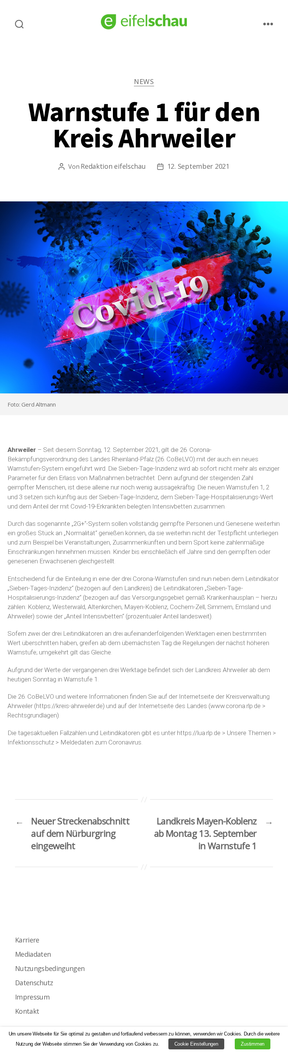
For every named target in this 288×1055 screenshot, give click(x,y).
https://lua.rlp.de (198, 733)
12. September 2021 (198, 166)
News (144, 81)
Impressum (32, 996)
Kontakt (27, 1011)
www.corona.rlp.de (235, 706)
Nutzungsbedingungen (49, 968)
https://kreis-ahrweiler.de (69, 706)
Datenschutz (34, 982)
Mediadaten (33, 954)
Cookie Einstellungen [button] (196, 1044)
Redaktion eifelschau (113, 166)
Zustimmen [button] (252, 1044)
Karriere (27, 939)
